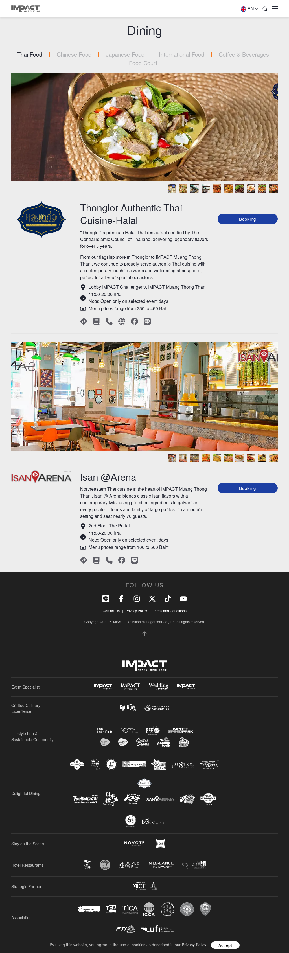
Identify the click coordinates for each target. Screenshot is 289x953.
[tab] (172, 188)
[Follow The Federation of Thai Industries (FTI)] (125, 929)
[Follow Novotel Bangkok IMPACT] (136, 843)
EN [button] (250, 8)
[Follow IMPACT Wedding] (158, 686)
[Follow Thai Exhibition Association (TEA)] (111, 909)
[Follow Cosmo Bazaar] (105, 742)
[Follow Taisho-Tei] (132, 799)
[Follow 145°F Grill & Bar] (105, 865)
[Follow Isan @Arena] (160, 799)
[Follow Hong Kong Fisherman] (111, 764)
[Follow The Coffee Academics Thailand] (156, 708)
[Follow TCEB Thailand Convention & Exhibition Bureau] (145, 886)
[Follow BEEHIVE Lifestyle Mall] (153, 730)
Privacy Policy (136, 610)
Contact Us (111, 610)
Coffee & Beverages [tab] (244, 54)
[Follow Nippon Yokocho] (110, 799)
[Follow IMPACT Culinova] (128, 707)
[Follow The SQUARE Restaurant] (194, 865)
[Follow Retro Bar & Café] (187, 799)
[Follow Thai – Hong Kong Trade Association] (167, 909)
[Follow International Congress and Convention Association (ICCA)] (149, 909)
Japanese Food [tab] (125, 54)
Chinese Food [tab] (74, 54)
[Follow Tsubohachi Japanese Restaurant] (85, 799)
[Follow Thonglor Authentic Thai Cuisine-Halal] (144, 783)
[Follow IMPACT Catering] (130, 686)
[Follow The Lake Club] (104, 730)
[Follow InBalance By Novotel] (161, 865)
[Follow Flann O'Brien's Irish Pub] (208, 799)
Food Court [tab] (143, 63)
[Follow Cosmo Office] (123, 742)
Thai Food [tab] (29, 54)
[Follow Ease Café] (153, 821)
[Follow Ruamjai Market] (184, 742)
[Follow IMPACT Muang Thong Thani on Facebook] (121, 598)
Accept (225, 945)
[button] (265, 8)
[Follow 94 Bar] (87, 865)
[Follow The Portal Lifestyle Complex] (129, 730)
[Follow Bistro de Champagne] (183, 764)
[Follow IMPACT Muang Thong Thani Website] (144, 665)
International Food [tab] (181, 54)
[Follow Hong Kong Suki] (158, 764)
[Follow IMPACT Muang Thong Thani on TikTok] (167, 598)
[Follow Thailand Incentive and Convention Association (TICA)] (130, 909)
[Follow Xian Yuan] (77, 764)
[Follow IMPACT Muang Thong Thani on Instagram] (136, 598)
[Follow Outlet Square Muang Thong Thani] (142, 742)
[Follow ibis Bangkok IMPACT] (160, 843)
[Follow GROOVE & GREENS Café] (129, 865)
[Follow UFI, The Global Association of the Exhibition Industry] (157, 928)
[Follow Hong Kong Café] (134, 764)
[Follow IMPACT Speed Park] (180, 730)
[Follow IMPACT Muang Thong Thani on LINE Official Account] (105, 598)
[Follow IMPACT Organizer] (103, 687)
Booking (247, 219)
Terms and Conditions (170, 610)
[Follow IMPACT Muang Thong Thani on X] (152, 598)
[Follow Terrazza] (209, 764)
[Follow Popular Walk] (163, 742)
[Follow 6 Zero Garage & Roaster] (130, 821)
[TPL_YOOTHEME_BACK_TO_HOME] (25, 8)
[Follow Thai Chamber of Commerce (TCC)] (187, 909)
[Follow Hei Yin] (95, 764)
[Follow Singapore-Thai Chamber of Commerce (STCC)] (89, 909)
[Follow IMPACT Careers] (186, 686)
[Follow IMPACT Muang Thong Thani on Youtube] (183, 598)
